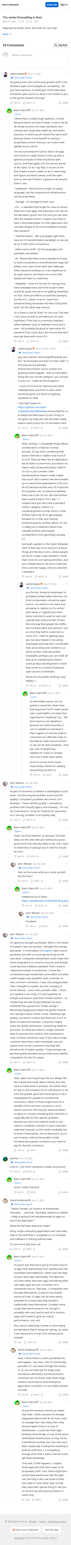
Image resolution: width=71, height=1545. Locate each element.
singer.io (48, 950)
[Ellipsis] (66, 73)
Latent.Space (17, 73)
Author (18, 114)
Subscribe (52, 4)
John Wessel (17, 782)
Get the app (51, 1529)
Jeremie (14, 1158)
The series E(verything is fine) (22, 17)
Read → (7, 34)
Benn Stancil (21, 110)
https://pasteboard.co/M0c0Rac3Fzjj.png (45, 900)
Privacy (33, 1521)
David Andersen (19, 1200)
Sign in (64, 4)
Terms (42, 1521)
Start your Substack (27, 1529)
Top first (62, 45)
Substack (19, 1538)
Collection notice (57, 1521)
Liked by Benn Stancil (23, 77)
